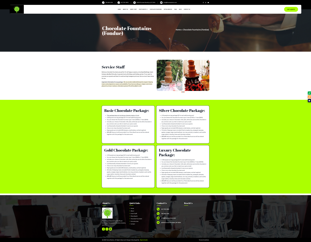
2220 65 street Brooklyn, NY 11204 (146, 2)
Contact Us (187, 9)
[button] (159, 75)
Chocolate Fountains (156, 9)
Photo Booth (142, 9)
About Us (125, 9)
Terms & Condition (204, 240)
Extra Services (168, 9)
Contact (133, 224)
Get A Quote (291, 9)
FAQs (175, 9)
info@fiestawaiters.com (170, 2)
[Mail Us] (309, 100)
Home (119, 9)
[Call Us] (309, 93)
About (132, 211)
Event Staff (133, 9)
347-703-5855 (125, 2)
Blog (180, 9)
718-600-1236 (109, 2)
